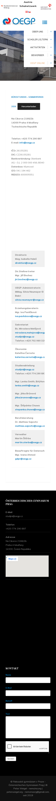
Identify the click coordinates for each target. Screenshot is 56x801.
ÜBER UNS (37, 31)
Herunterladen (29, 106)
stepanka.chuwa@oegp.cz (30, 409)
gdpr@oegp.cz (23, 458)
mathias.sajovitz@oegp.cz (30, 425)
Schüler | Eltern (37, 39)
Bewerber (37, 55)
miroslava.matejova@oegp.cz (31, 332)
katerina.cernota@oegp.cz (30, 357)
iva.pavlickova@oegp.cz (28, 316)
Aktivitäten (37, 47)
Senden (10, 759)
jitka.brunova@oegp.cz (28, 397)
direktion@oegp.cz (25, 262)
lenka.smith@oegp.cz (27, 385)
